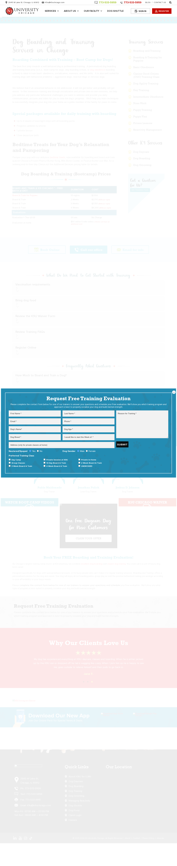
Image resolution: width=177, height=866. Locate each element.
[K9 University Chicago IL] (22, 11)
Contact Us (160, 2)
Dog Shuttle (115, 11)
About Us (70, 11)
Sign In (142, 11)
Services (50, 11)
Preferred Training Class (55, 460)
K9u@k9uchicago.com (54, 2)
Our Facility (91, 11)
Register (164, 11)
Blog (147, 2)
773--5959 (107, 2)
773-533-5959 (132, 2)
